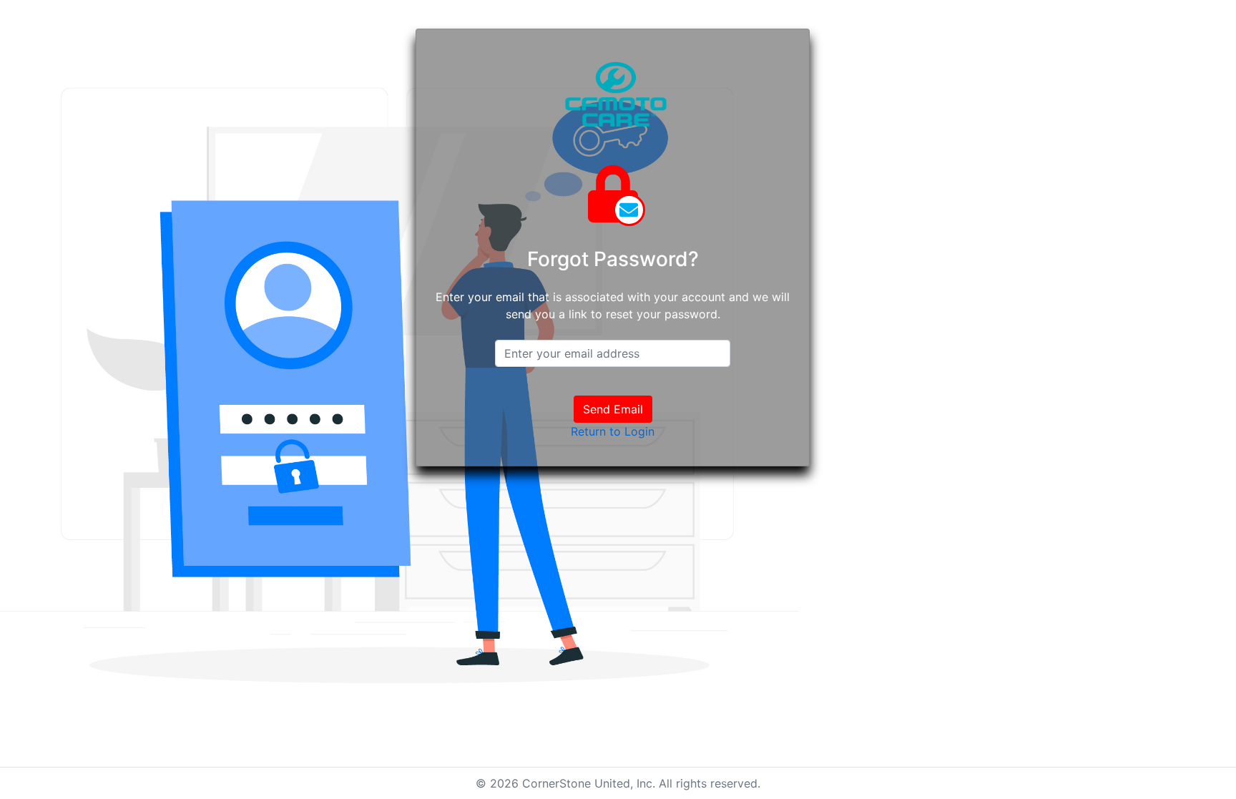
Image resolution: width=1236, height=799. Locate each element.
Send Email (613, 409)
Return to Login (612, 431)
